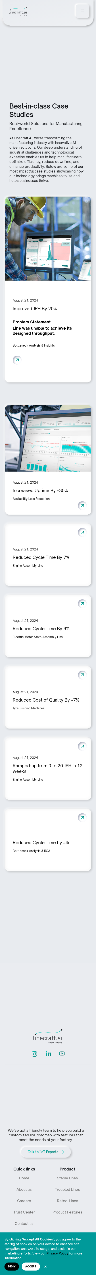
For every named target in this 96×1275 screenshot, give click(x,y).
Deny (11, 1266)
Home (24, 1178)
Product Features (67, 1212)
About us (24, 1189)
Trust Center (24, 1212)
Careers (24, 1201)
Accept (30, 1266)
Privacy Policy (57, 1253)
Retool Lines (67, 1201)
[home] (17, 11)
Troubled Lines (67, 1189)
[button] (82, 11)
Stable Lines (67, 1178)
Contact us (24, 1223)
